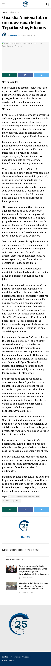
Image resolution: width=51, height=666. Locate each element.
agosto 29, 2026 (26, 578)
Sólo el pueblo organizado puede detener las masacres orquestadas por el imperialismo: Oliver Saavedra (34, 570)
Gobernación (14, 12)
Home (4, 12)
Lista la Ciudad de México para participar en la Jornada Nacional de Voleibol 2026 (33, 586)
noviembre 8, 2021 (28, 35)
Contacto (5, 657)
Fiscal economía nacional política (24, 497)
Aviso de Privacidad (22, 657)
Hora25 (13, 35)
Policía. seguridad (11, 501)
